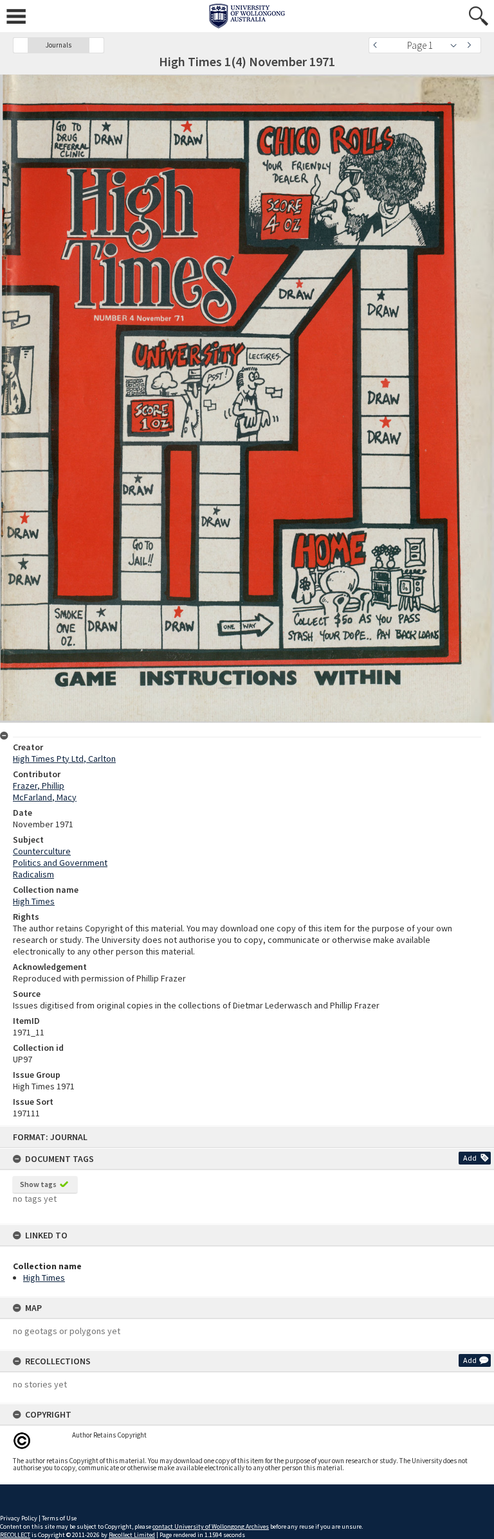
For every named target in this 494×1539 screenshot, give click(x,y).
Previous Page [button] (378, 45)
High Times (44, 1277)
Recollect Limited (132, 1535)
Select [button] (457, 45)
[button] (21, 45)
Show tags (38, 1184)
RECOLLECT (15, 1535)
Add (470, 1158)
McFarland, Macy (45, 797)
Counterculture (42, 851)
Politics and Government (60, 862)
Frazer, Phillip (38, 785)
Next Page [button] (471, 45)
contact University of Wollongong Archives (210, 1526)
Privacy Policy (18, 1518)
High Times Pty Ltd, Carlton (64, 758)
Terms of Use (59, 1518)
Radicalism (33, 874)
